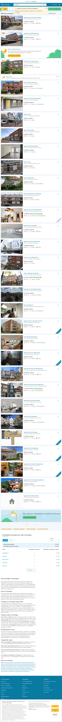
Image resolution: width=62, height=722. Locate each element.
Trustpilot (57, 76)
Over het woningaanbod (27, 681)
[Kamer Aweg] (12, 119)
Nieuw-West (5, 559)
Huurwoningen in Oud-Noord (7, 671)
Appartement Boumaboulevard (32, 241)
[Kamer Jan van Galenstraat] (12, 263)
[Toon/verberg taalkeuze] (59, 4)
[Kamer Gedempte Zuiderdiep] (12, 278)
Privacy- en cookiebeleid (5, 685)
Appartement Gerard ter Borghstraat (33, 464)
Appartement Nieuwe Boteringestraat (34, 384)
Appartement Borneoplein (30, 432)
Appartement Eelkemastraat (31, 33)
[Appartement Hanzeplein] (12, 231)
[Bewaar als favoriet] (58, 17)
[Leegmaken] (40, 4)
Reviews (24, 685)
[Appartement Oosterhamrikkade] (12, 104)
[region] (31, 710)
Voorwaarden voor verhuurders (50, 681)
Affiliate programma (5, 696)
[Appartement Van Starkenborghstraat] (12, 485)
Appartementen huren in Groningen (14, 662)
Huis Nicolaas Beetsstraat (30, 337)
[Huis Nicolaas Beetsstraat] (12, 342)
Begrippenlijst (25, 687)
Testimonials (46, 685)
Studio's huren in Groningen (7, 664)
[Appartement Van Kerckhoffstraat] (12, 215)
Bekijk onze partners (32, 709)
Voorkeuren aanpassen (55, 714)
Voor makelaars (47, 687)
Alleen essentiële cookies (55, 710)
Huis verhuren (46, 683)
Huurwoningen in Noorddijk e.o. (23, 671)
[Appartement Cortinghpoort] (12, 453)
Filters (5, 9)
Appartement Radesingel (30, 416)
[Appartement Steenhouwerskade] (12, 23)
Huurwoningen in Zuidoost (13, 669)
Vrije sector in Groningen (11, 666)
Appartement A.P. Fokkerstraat (32, 352)
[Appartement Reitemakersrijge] (12, 406)
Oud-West (4, 562)
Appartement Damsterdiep (31, 146)
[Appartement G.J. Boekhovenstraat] (12, 326)
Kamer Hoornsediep (29, 130)
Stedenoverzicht (25, 692)
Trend (11, 540)
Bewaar (55, 9)
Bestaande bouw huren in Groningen (14, 665)
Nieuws (23, 690)
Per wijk (5, 540)
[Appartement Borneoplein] (12, 437)
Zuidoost (4, 565)
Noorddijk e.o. (5, 553)
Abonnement (3, 681)
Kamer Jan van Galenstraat (31, 257)
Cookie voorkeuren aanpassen (7, 687)
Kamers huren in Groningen (20, 664)
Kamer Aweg (27, 114)
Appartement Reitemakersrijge (32, 400)
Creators (2, 694)
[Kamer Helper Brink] (12, 183)
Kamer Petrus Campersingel (31, 61)
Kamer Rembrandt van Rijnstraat (32, 193)
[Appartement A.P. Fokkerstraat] (12, 358)
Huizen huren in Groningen (28, 662)
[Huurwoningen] (5, 5)
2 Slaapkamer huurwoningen (19, 529)
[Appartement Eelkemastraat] (12, 39)
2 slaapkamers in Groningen (24, 666)
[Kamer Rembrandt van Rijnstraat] (12, 199)
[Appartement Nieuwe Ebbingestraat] (12, 374)
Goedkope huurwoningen (6, 529)
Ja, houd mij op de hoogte (29, 517)
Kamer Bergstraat (28, 305)
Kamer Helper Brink (29, 178)
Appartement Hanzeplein (30, 225)
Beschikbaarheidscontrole (27, 683)
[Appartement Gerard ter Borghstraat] (12, 469)
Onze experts (46, 692)
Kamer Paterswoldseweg (30, 82)
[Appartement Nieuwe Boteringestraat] (12, 390)
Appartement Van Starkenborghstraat (34, 480)
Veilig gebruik (3, 690)
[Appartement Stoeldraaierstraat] (12, 294)
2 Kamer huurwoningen (31, 529)
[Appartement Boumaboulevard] (12, 247)
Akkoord (55, 706)
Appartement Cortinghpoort (31, 448)
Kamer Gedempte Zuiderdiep (31, 273)
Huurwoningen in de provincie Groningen (15, 668)
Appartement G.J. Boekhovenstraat (33, 321)
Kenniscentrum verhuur (48, 690)
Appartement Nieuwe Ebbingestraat (33, 368)
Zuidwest (4, 556)
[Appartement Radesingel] (12, 422)
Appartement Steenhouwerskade (32, 17)
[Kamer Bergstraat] (12, 310)
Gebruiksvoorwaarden (5, 683)
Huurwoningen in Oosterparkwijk (26, 669)
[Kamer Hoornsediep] (12, 135)
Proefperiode (24, 696)
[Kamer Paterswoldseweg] (12, 88)
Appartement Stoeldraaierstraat (32, 289)
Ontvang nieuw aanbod (14, 55)
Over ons (2, 692)
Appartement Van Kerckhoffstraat (33, 209)
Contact (2, 698)
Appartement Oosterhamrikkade (32, 98)
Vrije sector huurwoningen (42, 529)
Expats (23, 694)
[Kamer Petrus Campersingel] (12, 66)
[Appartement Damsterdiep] (12, 151)
